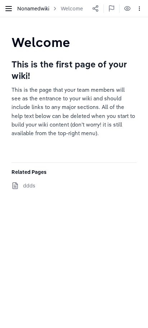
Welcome (72, 8)
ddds (29, 185)
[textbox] (41, 42)
